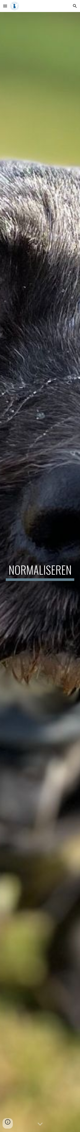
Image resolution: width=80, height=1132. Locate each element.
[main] (40, 571)
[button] (5, 6)
